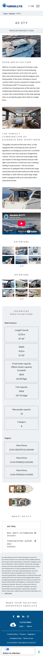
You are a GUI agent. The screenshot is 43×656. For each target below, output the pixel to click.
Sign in (29, 626)
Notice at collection (11, 653)
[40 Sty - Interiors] (8, 284)
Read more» (8, 593)
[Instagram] (28, 616)
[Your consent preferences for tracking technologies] (39, 652)
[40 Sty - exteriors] (8, 251)
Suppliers (31, 634)
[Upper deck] (21, 494)
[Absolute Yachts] (12, 5)
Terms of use (28, 638)
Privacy (23, 634)
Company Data (15, 638)
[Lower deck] (21, 507)
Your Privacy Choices (20, 649)
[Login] (13, 624)
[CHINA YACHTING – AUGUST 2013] (35, 541)
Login (21, 626)
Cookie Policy (12, 634)
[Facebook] (13, 616)
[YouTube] (18, 616)
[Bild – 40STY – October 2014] (35, 533)
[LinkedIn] (23, 616)
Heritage (12, 13)
